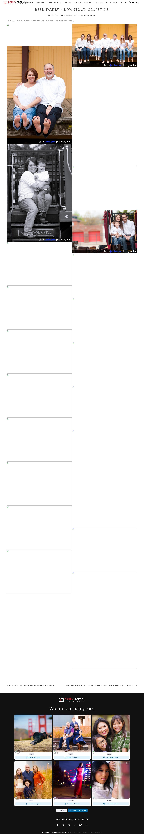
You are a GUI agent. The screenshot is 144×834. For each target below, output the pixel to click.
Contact (112, 2)
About (41, 2)
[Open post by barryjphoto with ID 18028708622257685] (111, 733)
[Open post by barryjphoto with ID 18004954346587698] (111, 780)
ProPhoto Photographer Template (82, 832)
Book (99, 2)
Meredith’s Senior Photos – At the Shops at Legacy (100, 685)
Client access (84, 2)
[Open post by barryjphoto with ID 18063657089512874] (33, 733)
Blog (68, 2)
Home (29, 2)
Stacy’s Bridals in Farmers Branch (31, 685)
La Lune (99, 832)
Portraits (78, 15)
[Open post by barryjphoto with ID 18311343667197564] (72, 780)
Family (70, 15)
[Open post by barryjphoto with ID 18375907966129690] (72, 733)
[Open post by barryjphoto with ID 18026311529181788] (33, 780)
